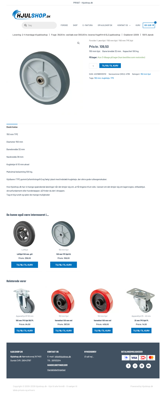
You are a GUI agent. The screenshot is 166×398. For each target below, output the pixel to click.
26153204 (56, 360)
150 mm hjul (112, 40)
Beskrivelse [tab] (12, 127)
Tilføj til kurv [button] (24, 264)
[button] (78, 43)
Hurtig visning (24, 244)
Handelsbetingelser (56, 370)
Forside (92, 40)
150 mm (97, 78)
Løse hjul (101, 40)
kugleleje (106, 78)
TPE (112, 78)
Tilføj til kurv (110, 65)
